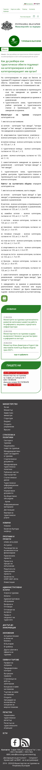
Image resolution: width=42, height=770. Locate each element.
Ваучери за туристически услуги (9, 515)
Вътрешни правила (8, 674)
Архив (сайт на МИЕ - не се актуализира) (21, 760)
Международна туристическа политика (10, 466)
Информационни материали (11, 505)
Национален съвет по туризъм (11, 447)
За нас (6, 407)
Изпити (7, 596)
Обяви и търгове (11, 660)
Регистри (7, 712)
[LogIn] (38, 16)
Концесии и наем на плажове (11, 687)
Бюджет (7, 421)
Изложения (8, 633)
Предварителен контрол (10, 669)
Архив (7, 501)
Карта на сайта (15, 9)
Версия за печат (4, 298)
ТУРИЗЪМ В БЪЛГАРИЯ (31, 41)
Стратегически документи (10, 460)
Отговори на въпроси (9, 610)
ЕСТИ (5, 733)
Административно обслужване (11, 600)
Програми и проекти (8, 537)
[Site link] (15, 47)
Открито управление (9, 425)
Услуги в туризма (11, 593)
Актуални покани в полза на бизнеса (11, 638)
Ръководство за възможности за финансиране (11, 550)
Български (29, 4)
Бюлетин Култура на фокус (11, 530)
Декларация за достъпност (14, 758)
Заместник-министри (9, 414)
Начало (3, 54)
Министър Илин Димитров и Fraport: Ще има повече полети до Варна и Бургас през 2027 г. (20, 347)
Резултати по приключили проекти (9, 571)
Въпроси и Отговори (8, 605)
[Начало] (21, 31)
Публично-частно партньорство (11, 473)
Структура (8, 418)
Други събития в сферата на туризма (11, 652)
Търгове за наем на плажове (11, 693)
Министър (8, 410)
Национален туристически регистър (9, 717)
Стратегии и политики (9, 436)
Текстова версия (25, 16)
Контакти (32, 9)
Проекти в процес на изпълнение (9, 563)
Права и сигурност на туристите (9, 617)
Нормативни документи (9, 492)
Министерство (10, 404)
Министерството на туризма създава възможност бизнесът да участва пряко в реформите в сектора (20, 336)
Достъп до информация (9, 626)
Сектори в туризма (8, 441)
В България (8, 644)
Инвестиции (9, 582)
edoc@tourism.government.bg (23, 754)
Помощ (24, 9)
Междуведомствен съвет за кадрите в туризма (11, 453)
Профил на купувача (8, 664)
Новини (7, 523)
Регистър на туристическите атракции (10, 725)
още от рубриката (21, 355)
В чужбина (8, 646)
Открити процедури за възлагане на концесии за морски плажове (11, 702)
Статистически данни (10, 478)
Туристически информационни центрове (11, 485)
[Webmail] (34, 16)
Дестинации (9, 510)
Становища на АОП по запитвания (10, 681)
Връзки (7, 429)
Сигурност (33, 758)
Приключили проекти (9, 557)
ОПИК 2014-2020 (11, 542)
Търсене (6, 9)
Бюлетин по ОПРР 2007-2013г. (11, 578)
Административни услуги (11, 588)
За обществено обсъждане (10, 497)
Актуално (8, 545)
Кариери (6, 11)
